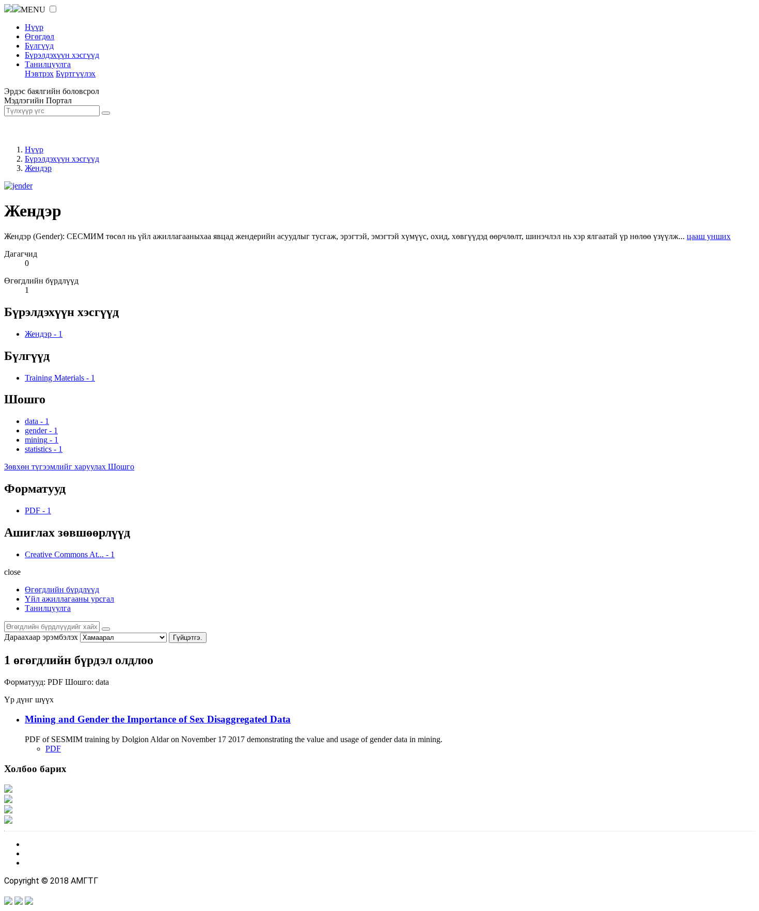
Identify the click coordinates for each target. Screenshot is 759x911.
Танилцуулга (48, 64)
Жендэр (38, 168)
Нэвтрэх (39, 73)
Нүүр (34, 27)
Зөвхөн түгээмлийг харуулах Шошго (69, 466)
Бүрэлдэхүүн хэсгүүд (62, 55)
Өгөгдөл (39, 36)
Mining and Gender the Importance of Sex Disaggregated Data (158, 719)
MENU (33, 9)
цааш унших (709, 236)
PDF (53, 748)
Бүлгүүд (39, 45)
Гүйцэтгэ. (187, 637)
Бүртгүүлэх (76, 73)
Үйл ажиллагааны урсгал (69, 598)
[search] (106, 629)
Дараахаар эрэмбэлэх (41, 637)
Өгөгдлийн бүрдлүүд (62, 589)
